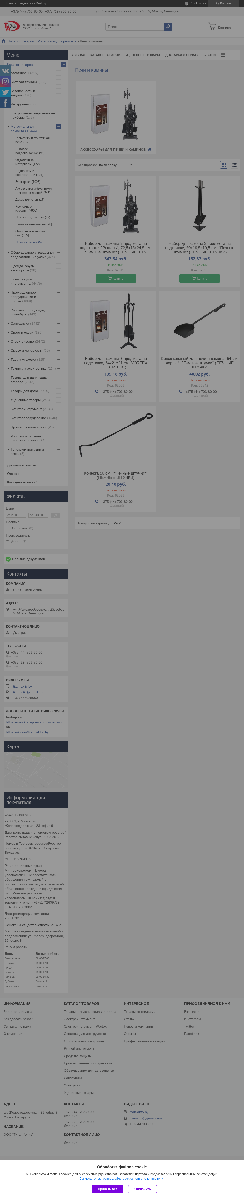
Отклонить (142, 1189)
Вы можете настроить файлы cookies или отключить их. (120, 1178)
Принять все (107, 1189)
